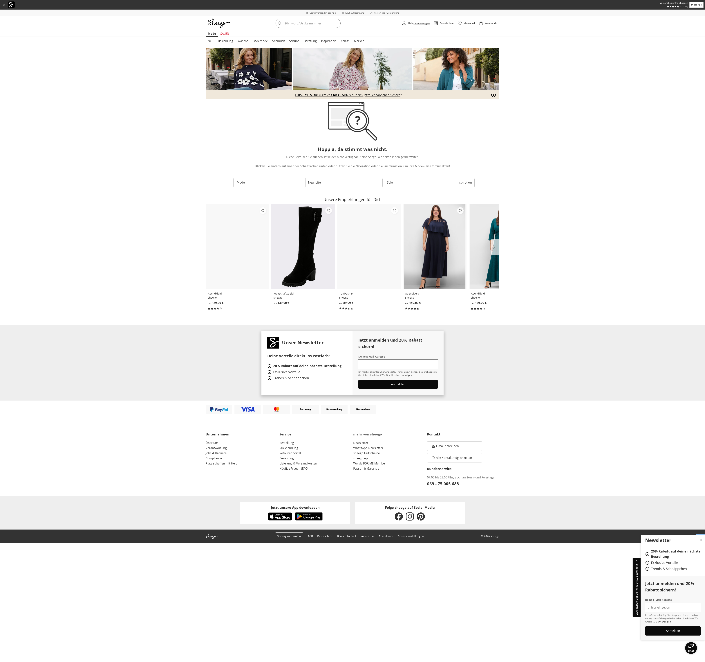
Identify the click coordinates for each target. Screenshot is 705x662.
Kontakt (433, 434)
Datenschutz (325, 536)
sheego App (361, 458)
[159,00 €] (435, 246)
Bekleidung (225, 41)
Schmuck (278, 41)
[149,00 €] (303, 246)
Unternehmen (217, 434)
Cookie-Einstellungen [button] (411, 536)
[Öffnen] (493, 95)
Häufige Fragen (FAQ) (293, 469)
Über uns (212, 443)
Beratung (310, 41)
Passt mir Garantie (366, 469)
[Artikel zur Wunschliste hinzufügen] (263, 210)
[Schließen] (4, 5)
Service (285, 434)
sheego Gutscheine (366, 453)
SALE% (224, 34)
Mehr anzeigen (663, 621)
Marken (359, 41)
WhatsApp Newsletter (368, 448)
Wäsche (243, 41)
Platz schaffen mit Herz (221, 463)
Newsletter (360, 443)
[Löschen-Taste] (336, 23)
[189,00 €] (237, 246)
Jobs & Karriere (216, 453)
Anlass (345, 41)
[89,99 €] (369, 246)
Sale (390, 182)
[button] (495, 247)
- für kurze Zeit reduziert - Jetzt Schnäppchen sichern (347, 95)
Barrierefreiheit (346, 536)
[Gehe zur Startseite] (219, 23)
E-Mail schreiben (445, 447)
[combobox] (316, 23)
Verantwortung (216, 448)
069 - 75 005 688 (443, 483)
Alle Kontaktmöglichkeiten (454, 458)
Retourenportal (290, 453)
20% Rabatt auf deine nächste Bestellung (636, 589)
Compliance (214, 458)
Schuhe (294, 41)
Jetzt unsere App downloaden (295, 507)
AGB (310, 536)
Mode (212, 34)
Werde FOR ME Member (369, 463)
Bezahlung (286, 458)
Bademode (260, 41)
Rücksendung (288, 448)
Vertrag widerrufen (289, 536)
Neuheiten (315, 182)
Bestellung (286, 443)
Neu (211, 41)
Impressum (368, 536)
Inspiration (328, 41)
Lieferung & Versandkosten (298, 463)
